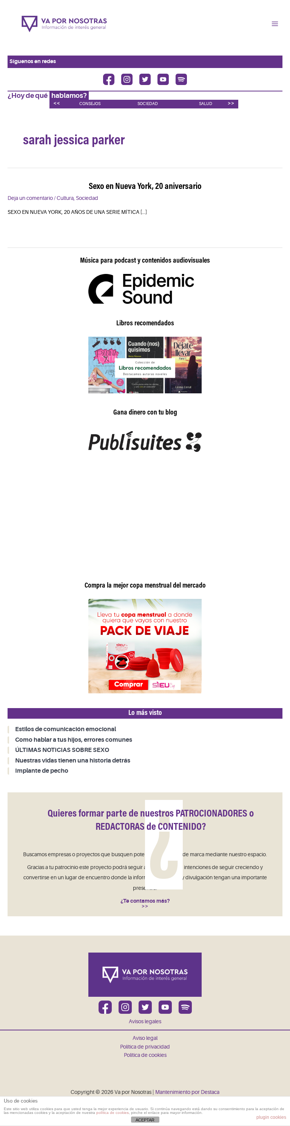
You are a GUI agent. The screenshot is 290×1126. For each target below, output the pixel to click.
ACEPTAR (145, 1120)
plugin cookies (271, 1117)
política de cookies (112, 1113)
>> (231, 103)
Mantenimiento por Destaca (187, 1092)
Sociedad (147, 103)
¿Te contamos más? (145, 901)
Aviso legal (145, 1038)
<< (56, 103)
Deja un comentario (30, 198)
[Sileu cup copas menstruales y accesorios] (145, 646)
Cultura (65, 198)
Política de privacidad (145, 1047)
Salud (205, 103)
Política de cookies (145, 1055)
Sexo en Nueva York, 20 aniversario (145, 187)
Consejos (89, 103)
